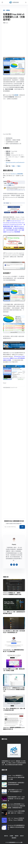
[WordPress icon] (17, 565)
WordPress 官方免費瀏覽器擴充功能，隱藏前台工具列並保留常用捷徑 (16, 827)
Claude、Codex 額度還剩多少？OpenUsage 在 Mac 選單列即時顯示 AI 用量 (16, 777)
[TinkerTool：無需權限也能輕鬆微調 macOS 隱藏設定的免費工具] (14, 720)
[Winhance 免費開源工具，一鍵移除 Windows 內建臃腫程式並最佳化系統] (14, 585)
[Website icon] (14, 565)
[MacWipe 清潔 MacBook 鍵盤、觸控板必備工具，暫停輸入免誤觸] (14, 661)
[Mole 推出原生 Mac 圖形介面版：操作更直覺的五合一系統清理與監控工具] (14, 623)
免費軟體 (16, 95)
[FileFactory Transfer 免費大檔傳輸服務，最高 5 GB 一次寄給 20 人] (4, 813)
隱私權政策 (14, 837)
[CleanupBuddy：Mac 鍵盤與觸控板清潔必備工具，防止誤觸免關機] (14, 642)
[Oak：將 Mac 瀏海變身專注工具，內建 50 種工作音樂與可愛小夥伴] (14, 701)
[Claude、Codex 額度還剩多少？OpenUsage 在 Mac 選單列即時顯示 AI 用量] (4, 777)
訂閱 (22, 526)
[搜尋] (25, 2)
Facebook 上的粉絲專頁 (17, 173)
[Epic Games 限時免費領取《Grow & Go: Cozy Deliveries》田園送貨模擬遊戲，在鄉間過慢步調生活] (4, 806)
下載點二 (19, 166)
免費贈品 (8, 10)
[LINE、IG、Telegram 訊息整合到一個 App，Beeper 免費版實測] (4, 820)
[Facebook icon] (11, 565)
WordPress (17, 842)
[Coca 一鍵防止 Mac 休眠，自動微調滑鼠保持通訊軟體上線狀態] (14, 604)
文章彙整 (11, 835)
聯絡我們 (16, 835)
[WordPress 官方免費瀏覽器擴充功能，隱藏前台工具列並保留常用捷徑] (4, 827)
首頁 (4, 10)
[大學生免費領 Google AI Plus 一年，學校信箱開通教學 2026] (4, 791)
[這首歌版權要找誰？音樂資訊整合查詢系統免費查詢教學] (4, 784)
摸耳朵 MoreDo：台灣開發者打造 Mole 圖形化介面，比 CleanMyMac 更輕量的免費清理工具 (14, 689)
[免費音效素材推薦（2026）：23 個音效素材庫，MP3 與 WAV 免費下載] (4, 798)
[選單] (2, 2)
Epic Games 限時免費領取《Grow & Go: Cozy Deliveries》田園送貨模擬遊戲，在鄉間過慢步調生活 (16, 805)
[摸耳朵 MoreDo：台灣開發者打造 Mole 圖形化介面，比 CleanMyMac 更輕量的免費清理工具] (14, 680)
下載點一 (13, 166)
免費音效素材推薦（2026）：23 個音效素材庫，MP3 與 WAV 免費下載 (16, 798)
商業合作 (22, 835)
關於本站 (6, 835)
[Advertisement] (14, 40)
